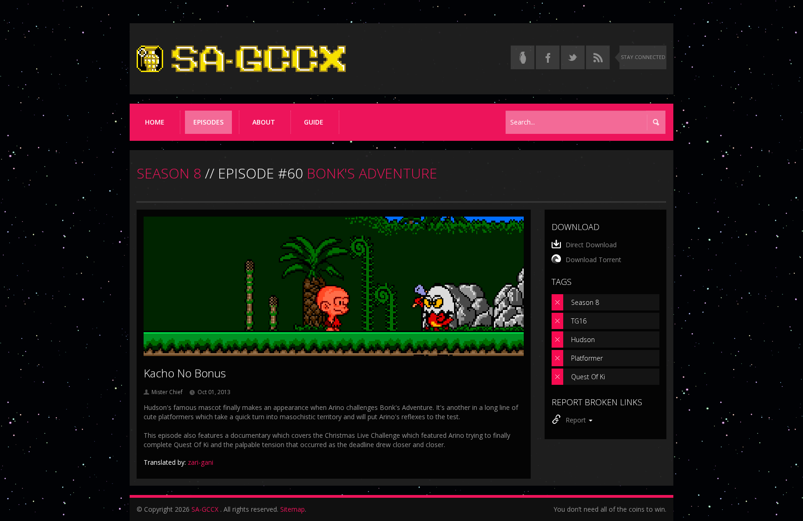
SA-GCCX (204, 509)
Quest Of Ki (588, 376)
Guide (313, 122)
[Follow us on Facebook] (547, 57)
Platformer (587, 358)
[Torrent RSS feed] (598, 57)
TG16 (578, 321)
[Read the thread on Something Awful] (522, 57)
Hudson (583, 339)
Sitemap (292, 509)
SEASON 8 (169, 173)
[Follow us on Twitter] (573, 57)
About (263, 122)
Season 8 (585, 302)
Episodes (208, 122)
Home (155, 122)
